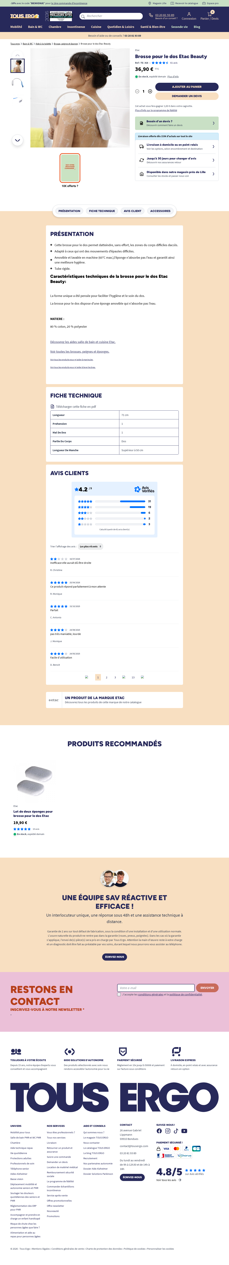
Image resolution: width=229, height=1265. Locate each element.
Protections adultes (20, 1158)
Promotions (53, 1216)
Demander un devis (187, 96)
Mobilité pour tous (20, 1132)
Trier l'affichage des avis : (63, 546)
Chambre (15, 1142)
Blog (197, 27)
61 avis (173, 62)
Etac (137, 50)
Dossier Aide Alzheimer (95, 1168)
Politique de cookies (134, 1248)
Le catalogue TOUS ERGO (96, 1148)
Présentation (69, 211)
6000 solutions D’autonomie (83, 1060)
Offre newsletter (55, 1205)
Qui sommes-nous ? (93, 1132)
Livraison (52, 1142)
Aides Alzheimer (18, 1173)
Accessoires (160, 211)
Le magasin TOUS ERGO (95, 1137)
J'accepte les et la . (162, 994)
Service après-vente (57, 1195)
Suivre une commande (59, 1156)
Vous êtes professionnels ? (61, 1132)
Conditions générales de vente (68, 1248)
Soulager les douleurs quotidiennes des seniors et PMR (25, 1197)
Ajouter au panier (187, 86)
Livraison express (183, 1060)
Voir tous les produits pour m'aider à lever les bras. (73, 367)
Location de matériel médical (62, 1167)
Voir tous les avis (166, 1180)
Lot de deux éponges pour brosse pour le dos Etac (33, 814)
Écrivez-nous (114, 956)
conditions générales (150, 994)
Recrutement (90, 1158)
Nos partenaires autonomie (98, 1163)
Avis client (132, 211)
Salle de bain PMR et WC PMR (25, 1137)
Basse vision (16, 1179)
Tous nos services (56, 1137)
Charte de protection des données (104, 1248)
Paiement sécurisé (129, 1060)
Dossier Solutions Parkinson (98, 1173)
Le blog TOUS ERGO (93, 1153)
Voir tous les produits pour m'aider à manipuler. (71, 359)
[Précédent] (17, 55)
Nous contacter (91, 1142)
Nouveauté (53, 1211)
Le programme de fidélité (60, 1181)
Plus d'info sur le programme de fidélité (156, 110)
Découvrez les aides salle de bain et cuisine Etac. (83, 342)
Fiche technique (102, 211)
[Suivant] (17, 140)
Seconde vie (179, 27)
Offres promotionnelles (59, 1200)
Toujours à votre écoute (28, 1060)
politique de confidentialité (185, 994)
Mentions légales (41, 1248)
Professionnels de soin (22, 1163)
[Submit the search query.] (83, 16)
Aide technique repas (21, 1148)
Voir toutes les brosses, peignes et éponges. (79, 351)
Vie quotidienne (18, 1153)
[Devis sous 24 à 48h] (213, 123)
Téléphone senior (19, 1168)
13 (133, 677)
